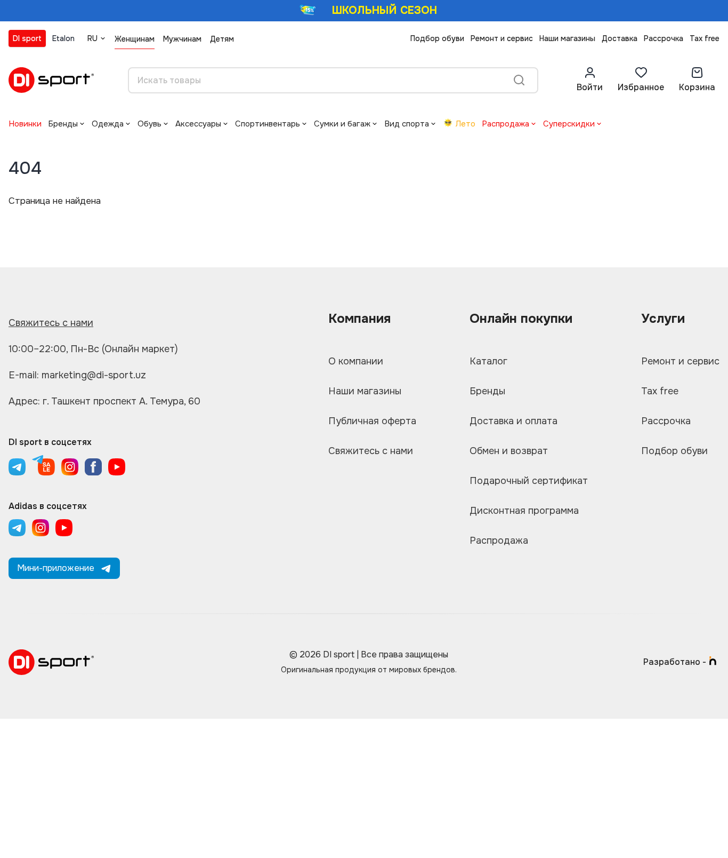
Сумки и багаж (342, 123)
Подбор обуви (437, 38)
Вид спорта (406, 123)
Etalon (63, 38)
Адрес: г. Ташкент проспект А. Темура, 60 (104, 401)
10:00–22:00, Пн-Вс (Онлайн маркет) (93, 349)
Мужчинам (182, 39)
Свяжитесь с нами (51, 323)
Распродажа (505, 123)
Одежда (108, 123)
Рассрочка (663, 38)
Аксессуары (198, 123)
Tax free (704, 38)
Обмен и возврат (509, 451)
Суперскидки (569, 123)
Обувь (149, 123)
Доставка (619, 38)
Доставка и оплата (513, 421)
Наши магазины (567, 38)
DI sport (27, 38)
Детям (222, 39)
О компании (355, 361)
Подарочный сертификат (529, 481)
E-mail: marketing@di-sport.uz (77, 375)
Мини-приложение (55, 568)
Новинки (25, 123)
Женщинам (135, 39)
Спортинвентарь (267, 123)
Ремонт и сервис (502, 38)
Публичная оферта (372, 421)
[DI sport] (51, 80)
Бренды (63, 123)
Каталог (488, 361)
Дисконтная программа (524, 511)
